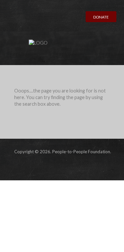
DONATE (101, 17)
